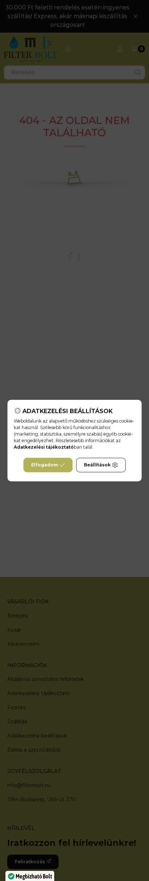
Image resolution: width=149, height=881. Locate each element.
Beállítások (97, 464)
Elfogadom (44, 464)
